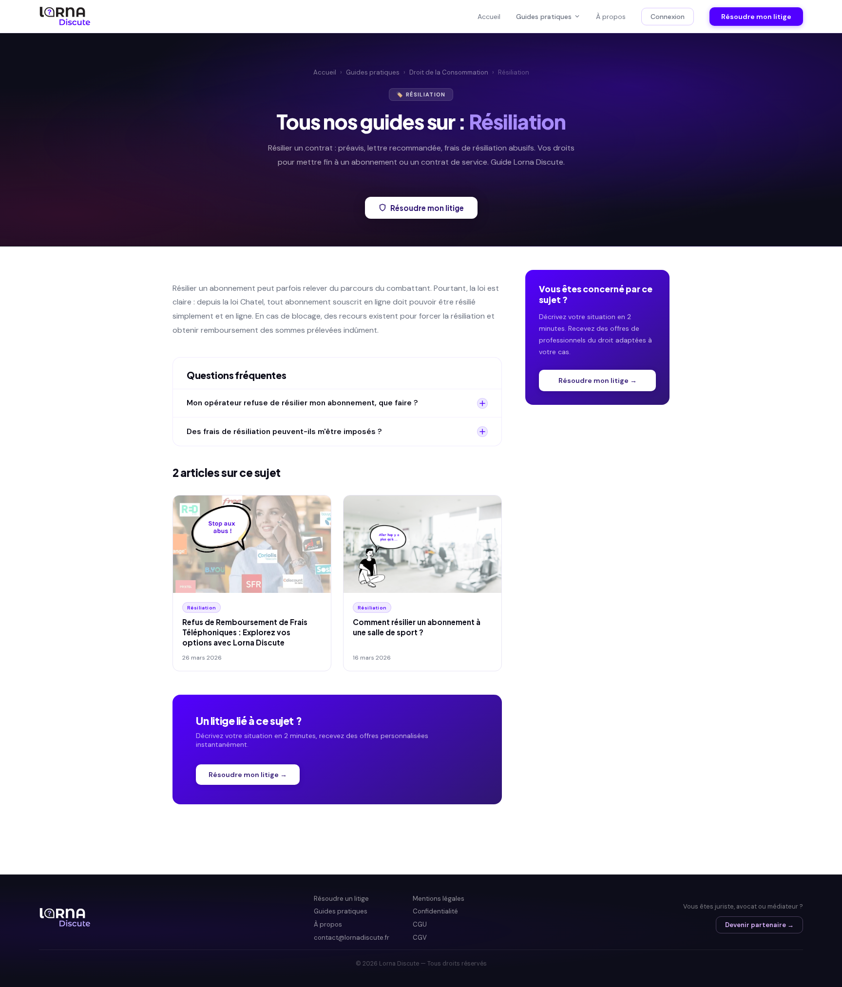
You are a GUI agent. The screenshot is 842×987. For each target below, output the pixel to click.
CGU (420, 924)
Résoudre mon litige (756, 16)
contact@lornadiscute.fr (351, 937)
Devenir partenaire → (759, 925)
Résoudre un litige (341, 898)
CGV (420, 937)
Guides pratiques (544, 16)
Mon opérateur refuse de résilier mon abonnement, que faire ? (302, 403)
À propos (611, 16)
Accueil (489, 16)
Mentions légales (438, 898)
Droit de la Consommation (448, 72)
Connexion (668, 16)
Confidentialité (435, 911)
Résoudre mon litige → (248, 774)
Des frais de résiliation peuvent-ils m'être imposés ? (284, 432)
